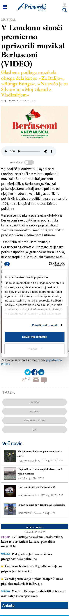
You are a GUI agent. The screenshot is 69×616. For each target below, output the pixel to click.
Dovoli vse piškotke (34, 336)
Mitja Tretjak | (25, 513)
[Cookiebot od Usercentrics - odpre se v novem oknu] (49, 264)
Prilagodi (32, 348)
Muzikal (8, 19)
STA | (19, 478)
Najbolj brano (34, 527)
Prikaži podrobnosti (45, 325)
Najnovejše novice (34, 532)
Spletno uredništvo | (29, 460)
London (10, 100)
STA (3, 100)
